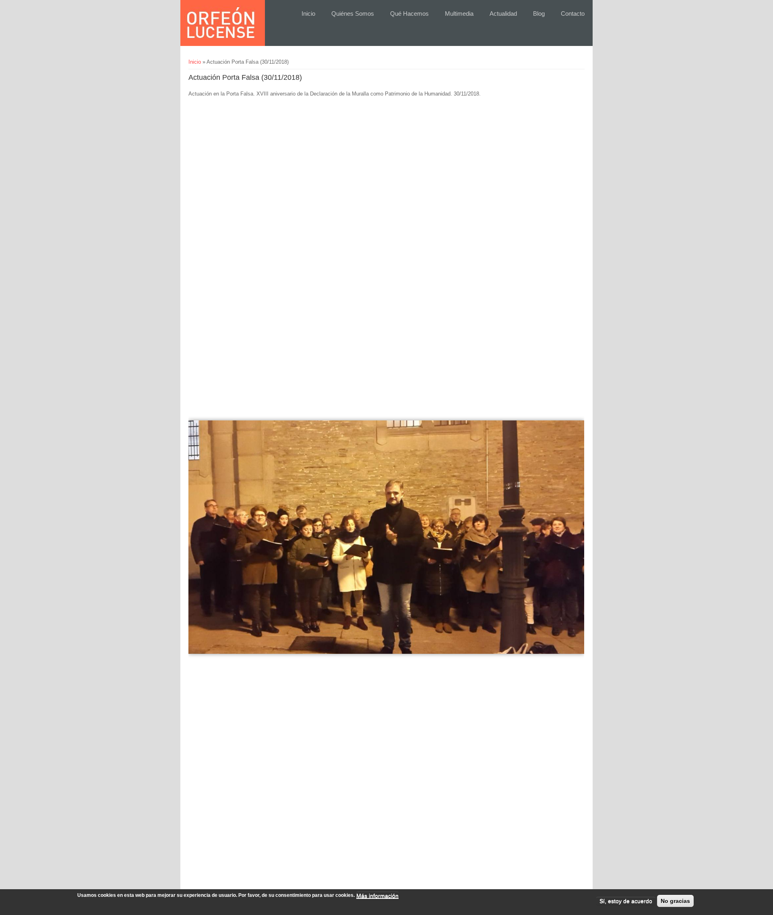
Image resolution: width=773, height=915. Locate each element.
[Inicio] (220, 23)
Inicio (308, 13)
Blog (539, 13)
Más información (377, 895)
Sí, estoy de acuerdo (625, 901)
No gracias (675, 901)
